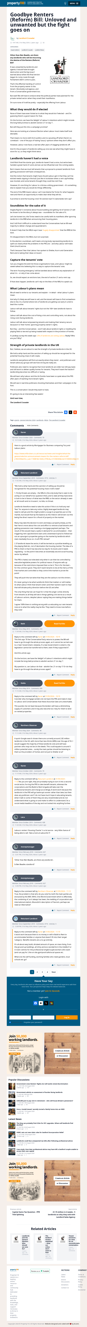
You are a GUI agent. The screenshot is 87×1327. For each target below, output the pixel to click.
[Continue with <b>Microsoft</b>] (51, 1003)
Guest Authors (15, 50)
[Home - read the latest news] (35, 3)
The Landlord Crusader (57, 420)
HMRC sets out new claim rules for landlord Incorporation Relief (40, 1132)
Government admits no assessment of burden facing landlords (39, 1092)
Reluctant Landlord (45, 779)
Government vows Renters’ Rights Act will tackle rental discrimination (42, 1084)
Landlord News (39, 50)
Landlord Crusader (27, 38)
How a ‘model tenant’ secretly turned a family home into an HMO (41, 1109)
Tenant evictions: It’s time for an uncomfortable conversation (72, 1240)
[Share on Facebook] (65, 412)
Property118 (25, 1324)
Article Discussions (65, 1281)
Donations (64, 1285)
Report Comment (63, 464)
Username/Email (15, 1014)
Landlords (39, 420)
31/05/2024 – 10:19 (52, 637)
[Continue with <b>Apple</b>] (41, 1003)
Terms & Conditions (82, 1276)
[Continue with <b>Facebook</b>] (35, 1003)
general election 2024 (27, 420)
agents (16, 420)
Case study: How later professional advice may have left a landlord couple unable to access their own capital (47, 1150)
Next (54, 972)
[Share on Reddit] (75, 412)
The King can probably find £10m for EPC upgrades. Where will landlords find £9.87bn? (45, 1124)
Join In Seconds (52, 991)
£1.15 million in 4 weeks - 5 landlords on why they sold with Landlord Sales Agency (61, 1214)
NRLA (46, 420)
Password (36, 1014)
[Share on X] (70, 412)
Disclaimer (82, 1290)
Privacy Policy (80, 1281)
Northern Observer (45, 891)
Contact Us (65, 1288)
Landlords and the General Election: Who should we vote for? (25, 1242)
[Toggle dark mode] (65, 3)
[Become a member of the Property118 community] (25, 1053)
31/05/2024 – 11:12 (63, 891)
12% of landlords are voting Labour (51, 336)
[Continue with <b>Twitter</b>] (46, 1003)
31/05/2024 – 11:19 (52, 932)
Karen (40, 637)
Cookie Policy (80, 1286)
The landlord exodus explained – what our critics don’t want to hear (48, 1244)
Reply (73, 464)
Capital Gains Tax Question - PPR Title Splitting (26, 1213)
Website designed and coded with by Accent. (62, 1324)
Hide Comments (32, 425)
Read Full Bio (59, 624)
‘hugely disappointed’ (51, 230)
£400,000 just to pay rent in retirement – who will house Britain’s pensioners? (45, 1101)
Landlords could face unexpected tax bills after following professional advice (45, 1141)
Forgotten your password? (33, 1022)
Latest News (63, 1276)
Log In (66, 1017)
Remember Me (17, 1022)
